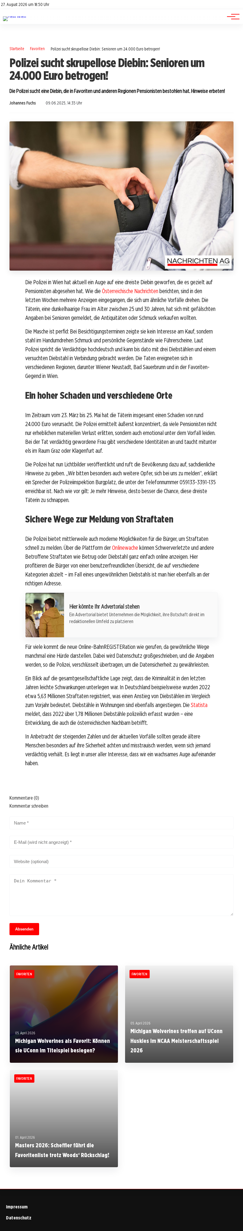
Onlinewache (125, 547)
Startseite (16, 48)
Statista (199, 705)
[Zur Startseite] (14, 16)
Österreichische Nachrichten (130, 291)
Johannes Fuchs (22, 103)
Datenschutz (18, 1218)
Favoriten (37, 48)
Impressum (17, 1207)
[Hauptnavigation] (231, 16)
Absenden (24, 929)
